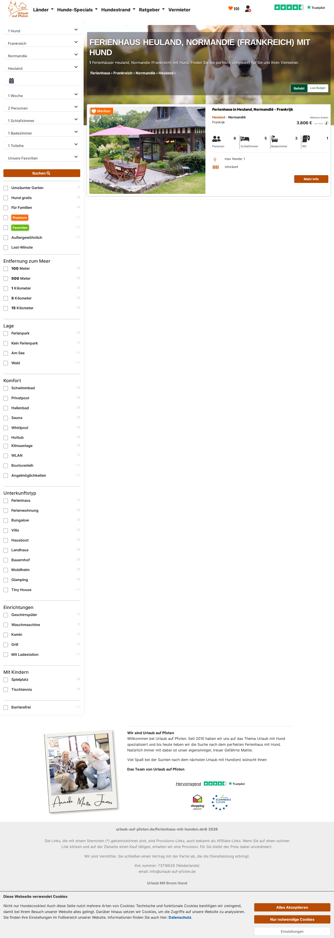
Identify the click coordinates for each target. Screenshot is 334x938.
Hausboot (20, 540)
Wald (15, 363)
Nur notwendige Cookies (292, 919)
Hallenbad (20, 408)
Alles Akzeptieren (292, 907)
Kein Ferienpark (24, 343)
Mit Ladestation (25, 654)
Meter (20, 268)
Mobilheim (20, 569)
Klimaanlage (21, 445)
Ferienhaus (20, 500)
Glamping (19, 579)
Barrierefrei (21, 707)
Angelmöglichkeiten (28, 475)
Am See (18, 353)
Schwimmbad (23, 388)
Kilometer (21, 288)
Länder (41, 9)
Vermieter (179, 9)
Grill (14, 644)
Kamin (16, 634)
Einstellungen (292, 931)
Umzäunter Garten (27, 187)
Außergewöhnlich (26, 237)
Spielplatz (19, 679)
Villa (15, 530)
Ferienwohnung (24, 510)
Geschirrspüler (24, 614)
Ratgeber (150, 9)
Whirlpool (19, 427)
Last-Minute (22, 247)
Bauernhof (20, 560)
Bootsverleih (22, 465)
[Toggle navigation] (259, 7)
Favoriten (20, 228)
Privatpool (20, 398)
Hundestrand (116, 9)
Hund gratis (21, 197)
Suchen (39, 173)
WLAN (16, 455)
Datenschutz (180, 917)
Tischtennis (21, 689)
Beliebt (299, 88)
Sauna (16, 417)
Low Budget (317, 88)
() (236, 8)
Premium (20, 218)
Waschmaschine (25, 624)
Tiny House (21, 589)
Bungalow (20, 520)
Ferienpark (20, 333)
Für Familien (21, 207)
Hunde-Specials (75, 9)
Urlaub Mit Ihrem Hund (167, 883)
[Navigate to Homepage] (19, 9)
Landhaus (20, 550)
